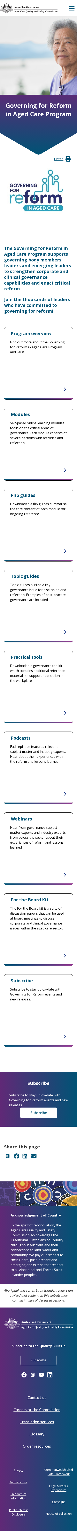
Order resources (37, 1446)
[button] (58, 159)
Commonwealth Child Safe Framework (58, 1472)
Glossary (37, 1434)
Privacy (18, 1470)
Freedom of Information (18, 1496)
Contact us (37, 1397)
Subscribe (38, 1112)
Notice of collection (59, 1514)
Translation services (37, 1421)
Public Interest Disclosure (18, 1512)
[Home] (36, 8)
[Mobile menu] (72, 8)
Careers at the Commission (37, 1409)
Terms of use (18, 1482)
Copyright (58, 1502)
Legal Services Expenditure (58, 1488)
